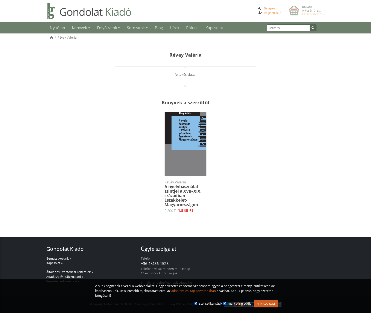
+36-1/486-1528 (155, 263)
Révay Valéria (67, 37)
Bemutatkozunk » (58, 258)
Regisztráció (272, 13)
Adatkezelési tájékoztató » (64, 277)
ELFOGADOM (266, 304)
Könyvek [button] (79, 27)
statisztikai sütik (210, 303)
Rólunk (192, 27)
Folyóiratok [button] (107, 27)
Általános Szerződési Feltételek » (69, 272)
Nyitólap (57, 27)
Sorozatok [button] (136, 27)
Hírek (174, 27)
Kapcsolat (214, 27)
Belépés (269, 8)
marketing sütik (239, 303)
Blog (159, 27)
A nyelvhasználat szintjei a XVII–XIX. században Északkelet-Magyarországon (182, 193)
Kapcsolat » (54, 263)
